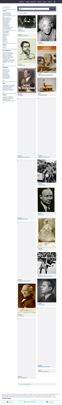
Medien (4, 37)
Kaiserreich (5, 23)
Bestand (39, 1)
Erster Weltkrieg (6, 13)
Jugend (10, 54)
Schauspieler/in (6, 56)
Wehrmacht (11, 60)
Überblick (5, 54)
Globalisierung (6, 21)
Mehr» (4, 64)
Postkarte (5, 98)
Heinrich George (21, 65)
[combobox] (34, 9)
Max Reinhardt (41, 304)
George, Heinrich (6, 76)
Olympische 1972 (43, 371)
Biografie (5, 33)
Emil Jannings (41, 214)
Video (4, 47)
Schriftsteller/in (6, 58)
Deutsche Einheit (6, 12)
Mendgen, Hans (6, 75)
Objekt (5, 39)
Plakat (4, 97)
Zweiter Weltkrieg (7, 29)
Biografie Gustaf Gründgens (24, 280)
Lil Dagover (40, 249)
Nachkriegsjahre (6, 25)
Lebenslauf (9, 52)
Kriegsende (10, 57)
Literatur (8, 55)
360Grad (5, 46)
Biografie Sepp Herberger (44, 156)
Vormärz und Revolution (8, 27)
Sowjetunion (5, 90)
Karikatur (13, 100)
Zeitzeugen (33, 1)
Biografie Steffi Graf (22, 377)
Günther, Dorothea (7, 77)
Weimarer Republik (7, 28)
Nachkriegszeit (6, 61)
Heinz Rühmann (41, 184)
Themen (27, 1)
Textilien (8, 99)
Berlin (13, 85)
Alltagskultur (10, 97)
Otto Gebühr (21, 315)
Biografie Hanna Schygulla (44, 366)
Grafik (4, 99)
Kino (11, 56)
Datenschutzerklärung (6, 398)
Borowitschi (11, 89)
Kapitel (5, 35)
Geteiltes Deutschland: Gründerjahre (9, 16)
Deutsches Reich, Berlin (7, 87)
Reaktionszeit (6, 26)
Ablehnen (11, 401)
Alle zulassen (51, 401)
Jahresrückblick (11, 53)
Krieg (11, 61)
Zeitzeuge (5, 42)
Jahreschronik (6, 34)
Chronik (5, 53)
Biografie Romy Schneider (24, 157)
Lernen (44, 1)
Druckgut (10, 96)
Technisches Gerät (6, 100)
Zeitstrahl (21, 1)
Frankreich (5, 89)
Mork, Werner (6, 69)
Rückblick (5, 40)
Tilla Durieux (41, 43)
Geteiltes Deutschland (7, 14)
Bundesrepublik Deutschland (9, 86)
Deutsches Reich (6, 85)
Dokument (10, 98)
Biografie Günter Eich (23, 219)
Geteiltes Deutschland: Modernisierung (7, 20)
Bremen (11, 90)
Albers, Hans (5, 73)
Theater (5, 57)
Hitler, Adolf (5, 72)
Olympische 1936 (45, 75)
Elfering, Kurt (6, 70)
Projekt (50, 1)
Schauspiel (5, 60)
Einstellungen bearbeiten (31, 401)
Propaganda (6, 59)
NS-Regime (5, 24)
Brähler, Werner (6, 74)
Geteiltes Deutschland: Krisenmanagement (7, 18)
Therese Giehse (21, 30)
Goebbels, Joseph (6, 71)
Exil (4, 62)
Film (4, 52)
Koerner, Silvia (6, 78)
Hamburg (5, 88)
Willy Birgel (20, 95)
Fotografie (5, 96)
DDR (4, 55)
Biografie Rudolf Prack (23, 35)
